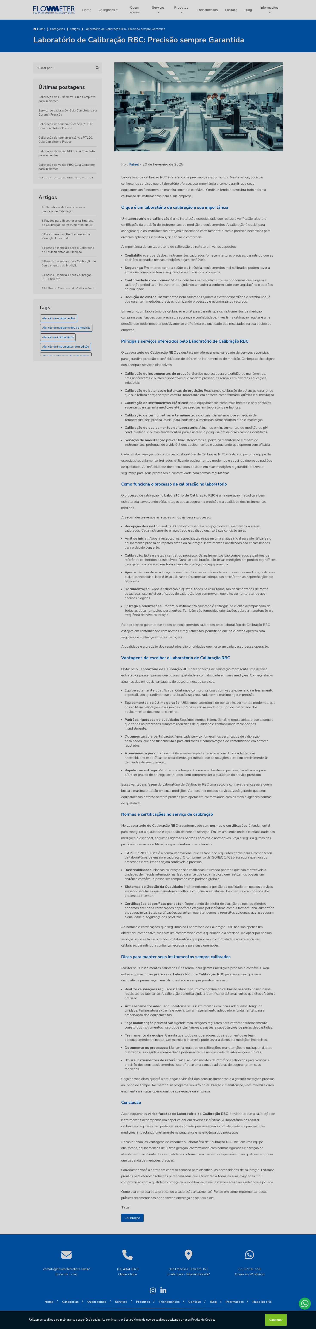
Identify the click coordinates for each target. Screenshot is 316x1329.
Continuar (275, 1319)
